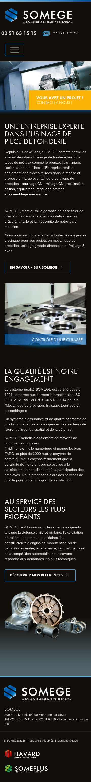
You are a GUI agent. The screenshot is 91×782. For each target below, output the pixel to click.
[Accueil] (39, 22)
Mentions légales (67, 740)
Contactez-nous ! (59, 100)
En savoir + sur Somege (33, 267)
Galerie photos (65, 33)
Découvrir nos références (36, 575)
